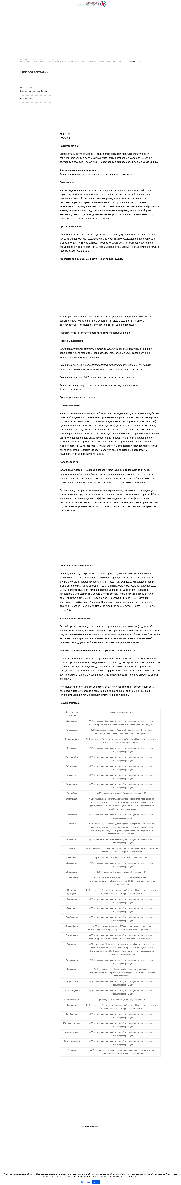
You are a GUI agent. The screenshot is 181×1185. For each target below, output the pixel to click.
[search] (159, 4)
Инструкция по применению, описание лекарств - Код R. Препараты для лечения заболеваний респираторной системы (73, 61)
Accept (96, 1182)
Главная (23, 59)
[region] (90, 31)
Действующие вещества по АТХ (44, 59)
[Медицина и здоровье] (91, 4)
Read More (86, 1182)
